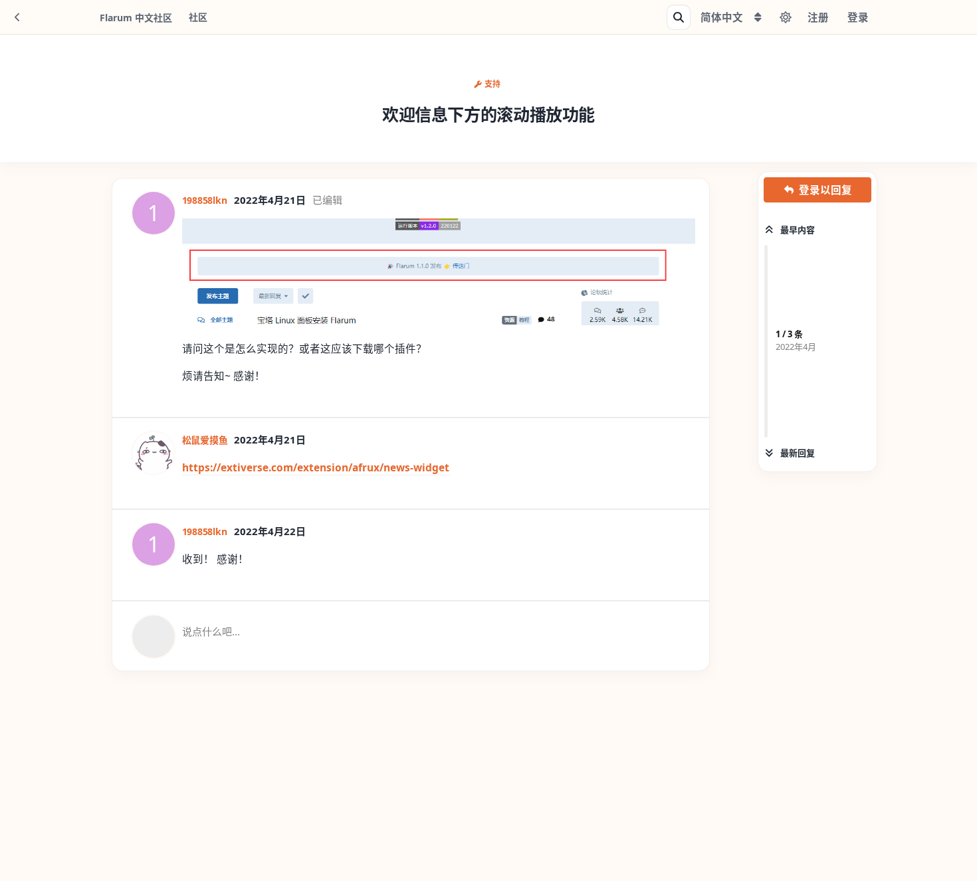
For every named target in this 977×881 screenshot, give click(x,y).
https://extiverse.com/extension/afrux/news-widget (315, 467)
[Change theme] (786, 17)
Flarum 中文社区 (136, 17)
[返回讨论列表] (17, 17)
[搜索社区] (679, 17)
